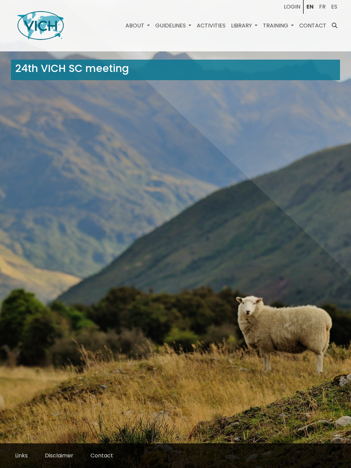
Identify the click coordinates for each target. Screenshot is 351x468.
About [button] (135, 25)
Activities (211, 25)
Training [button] (276, 25)
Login (292, 7)
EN (310, 7)
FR (322, 7)
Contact (312, 25)
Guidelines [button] (171, 25)
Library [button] (242, 25)
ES (334, 7)
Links (21, 455)
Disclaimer (59, 455)
